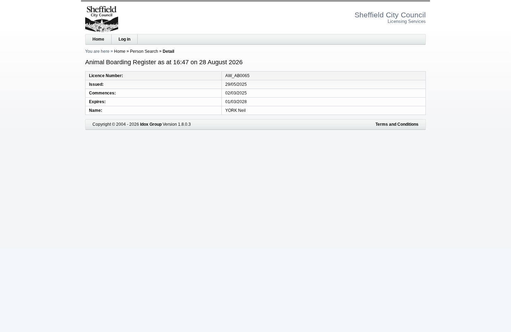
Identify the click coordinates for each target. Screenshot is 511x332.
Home (98, 39)
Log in (124, 39)
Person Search (144, 51)
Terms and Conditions (397, 124)
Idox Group (151, 124)
